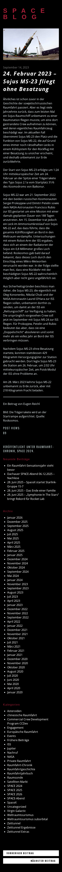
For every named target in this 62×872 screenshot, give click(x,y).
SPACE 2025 (14, 790)
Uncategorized (16, 807)
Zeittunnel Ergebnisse (21, 827)
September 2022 (18, 617)
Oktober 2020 (16, 667)
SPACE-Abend (16, 798)
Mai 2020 (13, 684)
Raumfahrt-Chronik (19, 765)
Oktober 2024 (16, 567)
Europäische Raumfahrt (22, 732)
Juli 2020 (12, 676)
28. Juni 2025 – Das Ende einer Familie (31, 490)
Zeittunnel (13, 823)
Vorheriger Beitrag (33, 853)
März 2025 (13, 547)
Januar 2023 (15, 605)
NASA (10, 757)
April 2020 (13, 688)
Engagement (15, 728)
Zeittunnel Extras (18, 832)
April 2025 (13, 542)
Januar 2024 (15, 580)
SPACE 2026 (14, 794)
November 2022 (17, 613)
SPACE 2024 (25, 451)
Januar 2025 (15, 555)
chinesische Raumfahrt (22, 715)
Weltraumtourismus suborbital (27, 819)
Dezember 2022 (17, 609)
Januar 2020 (15, 692)
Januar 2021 (15, 655)
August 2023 (15, 592)
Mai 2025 (13, 538)
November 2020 (17, 663)
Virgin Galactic (16, 811)
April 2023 (13, 601)
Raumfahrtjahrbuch (20, 773)
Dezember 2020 (17, 659)
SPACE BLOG (26, 13)
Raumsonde (15, 777)
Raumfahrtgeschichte (21, 769)
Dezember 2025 (17, 522)
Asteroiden (14, 711)
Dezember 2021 (17, 630)
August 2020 (15, 671)
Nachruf (12, 752)
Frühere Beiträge (18, 740)
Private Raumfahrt (19, 761)
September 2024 (18, 572)
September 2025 (18, 526)
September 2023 (18, 588)
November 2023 (17, 584)
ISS (9, 744)
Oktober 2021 (16, 638)
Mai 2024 (13, 576)
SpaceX (12, 802)
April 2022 (13, 621)
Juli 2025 (12, 534)
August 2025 (15, 530)
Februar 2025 (15, 551)
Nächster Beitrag (45, 860)
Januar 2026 (15, 517)
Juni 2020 (13, 680)
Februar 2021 (15, 651)
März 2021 (13, 646)
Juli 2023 (12, 596)
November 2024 (17, 563)
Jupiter (11, 748)
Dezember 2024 (17, 559)
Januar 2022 (15, 626)
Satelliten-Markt (17, 782)
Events (11, 736)
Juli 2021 (12, 642)
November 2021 (17, 634)
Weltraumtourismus (20, 815)
